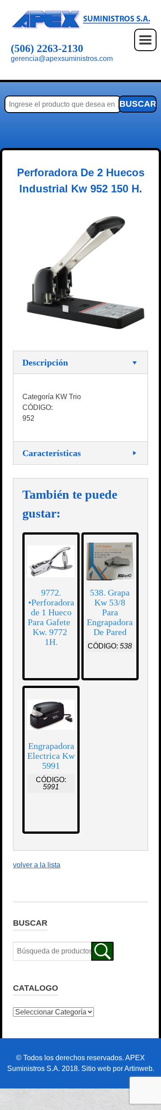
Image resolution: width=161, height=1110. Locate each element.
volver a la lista (36, 865)
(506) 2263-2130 (47, 48)
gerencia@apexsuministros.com (62, 58)
